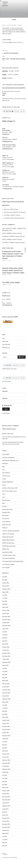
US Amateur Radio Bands (8, 558)
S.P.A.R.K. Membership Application (10, 531)
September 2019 (6, 806)
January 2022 (5, 723)
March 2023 (5, 680)
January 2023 (5, 686)
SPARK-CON (5, 549)
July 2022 (4, 705)
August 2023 (5, 665)
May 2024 (4, 638)
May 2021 (4, 744)
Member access (6, 500)
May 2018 (4, 842)
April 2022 (4, 714)
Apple (3, 95)
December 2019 (6, 796)
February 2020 (5, 790)
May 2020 (4, 781)
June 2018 (4, 839)
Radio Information (6, 524)
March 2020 (5, 787)
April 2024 (4, 641)
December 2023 (6, 653)
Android (4, 93)
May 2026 (4, 580)
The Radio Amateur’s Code (8, 555)
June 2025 (4, 598)
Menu (14, 19)
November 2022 (6, 693)
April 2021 (4, 748)
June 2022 (4, 708)
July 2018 (4, 836)
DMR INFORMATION (7, 482)
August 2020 (5, 772)
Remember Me (8, 405)
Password (4, 398)
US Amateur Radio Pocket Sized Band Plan (13, 561)
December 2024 (6, 616)
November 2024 (6, 619)
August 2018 (5, 833)
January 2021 (5, 757)
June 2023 (4, 671)
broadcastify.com (8, 188)
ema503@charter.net (7, 148)
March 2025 (5, 607)
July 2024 (4, 631)
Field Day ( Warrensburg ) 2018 (9, 488)
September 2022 (6, 699)
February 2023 (5, 683)
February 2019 (5, 818)
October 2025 (5, 586)
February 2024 (5, 647)
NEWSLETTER (6, 512)
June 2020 (4, 778)
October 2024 (5, 622)
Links (3, 497)
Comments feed (6, 344)
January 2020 (5, 793)
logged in (11, 42)
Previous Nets (5, 518)
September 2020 (6, 769)
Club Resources (6, 476)
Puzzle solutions (6, 521)
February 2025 (5, 610)
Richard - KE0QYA (17, 25)
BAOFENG (5, 463)
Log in (3, 338)
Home (3, 494)
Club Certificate (6, 472)
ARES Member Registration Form (10, 460)
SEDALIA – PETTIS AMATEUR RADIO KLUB (13, 12)
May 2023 (4, 674)
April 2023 (4, 677)
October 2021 (5, 732)
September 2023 (6, 662)
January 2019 (5, 821)
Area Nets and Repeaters (8, 457)
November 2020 (6, 763)
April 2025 (4, 604)
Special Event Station (7, 552)
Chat (3, 469)
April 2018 (4, 845)
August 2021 (5, 738)
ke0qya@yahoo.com (7, 141)
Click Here (5, 71)
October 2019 (5, 803)
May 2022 (4, 711)
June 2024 (4, 635)
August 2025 (5, 592)
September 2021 (6, 735)
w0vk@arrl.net (5, 134)
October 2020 (5, 766)
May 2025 (4, 601)
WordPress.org (6, 347)
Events (4, 485)
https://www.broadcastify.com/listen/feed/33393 (13, 87)
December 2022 (6, 690)
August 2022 (5, 702)
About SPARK (5, 454)
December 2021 (6, 726)
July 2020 (4, 775)
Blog (3, 466)
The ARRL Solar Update (11, 282)
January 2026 (5, 583)
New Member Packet (7, 509)
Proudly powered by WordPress (9, 857)
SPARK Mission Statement (8, 546)
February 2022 (5, 720)
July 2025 (4, 595)
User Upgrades (6, 567)
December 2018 (6, 824)
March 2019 (5, 815)
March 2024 (5, 644)
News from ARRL (8, 248)
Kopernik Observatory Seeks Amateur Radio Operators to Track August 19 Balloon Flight (13, 270)
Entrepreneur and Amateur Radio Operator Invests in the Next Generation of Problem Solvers (12, 254)
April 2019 (4, 812)
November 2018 (6, 827)
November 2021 (6, 729)
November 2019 (6, 799)
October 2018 (5, 830)
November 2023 (6, 656)
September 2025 (6, 589)
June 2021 (4, 741)
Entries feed (5, 341)
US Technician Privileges (8, 564)
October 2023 (5, 659)
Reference (4, 527)
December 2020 (6, 760)
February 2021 (5, 754)
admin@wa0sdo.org (7, 305)
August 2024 (5, 628)
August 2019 (5, 809)
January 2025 (5, 613)
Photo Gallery (5, 515)
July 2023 (4, 668)
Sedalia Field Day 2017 (7, 537)
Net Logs (4, 506)
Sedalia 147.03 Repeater (8, 534)
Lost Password (6, 413)
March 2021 (5, 751)
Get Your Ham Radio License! (9, 491)
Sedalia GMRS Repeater (8, 540)
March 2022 (5, 717)
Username (5, 391)
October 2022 (5, 696)
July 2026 (4, 576)
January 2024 (5, 650)
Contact (4, 479)
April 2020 (4, 784)
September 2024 (6, 625)
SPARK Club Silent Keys (8, 543)
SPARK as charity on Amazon (14, 233)
